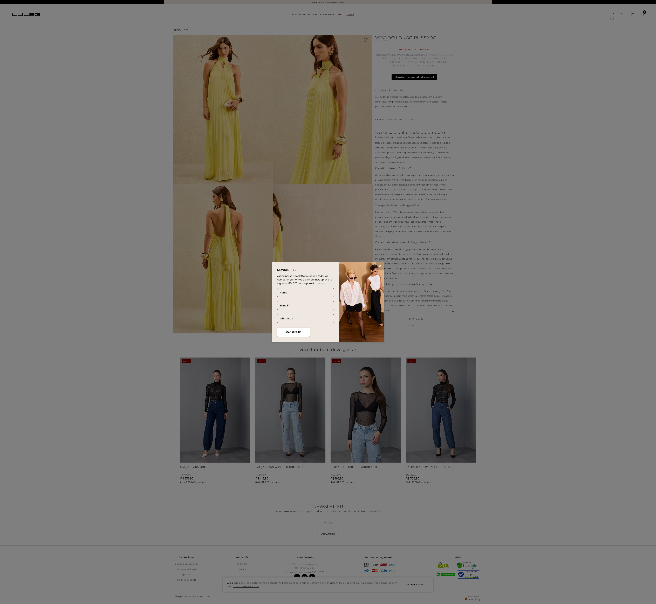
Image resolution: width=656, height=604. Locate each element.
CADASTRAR (293, 332)
